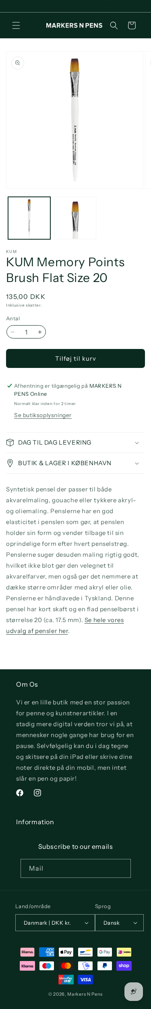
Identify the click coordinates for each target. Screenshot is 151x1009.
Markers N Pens (85, 994)
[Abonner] (121, 868)
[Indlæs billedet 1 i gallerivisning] (29, 218)
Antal (13, 318)
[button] (16, 25)
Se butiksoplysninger (43, 415)
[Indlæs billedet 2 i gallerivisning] (75, 218)
